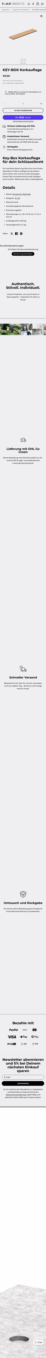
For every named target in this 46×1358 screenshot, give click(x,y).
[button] (41, 103)
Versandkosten (18, 80)
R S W (17, 198)
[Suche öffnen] (29, 4)
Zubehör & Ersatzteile (21, 10)
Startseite (5, 10)
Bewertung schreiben (23, 254)
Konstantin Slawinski (22, 194)
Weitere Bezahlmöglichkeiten (23, 121)
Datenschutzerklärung (16, 1095)
